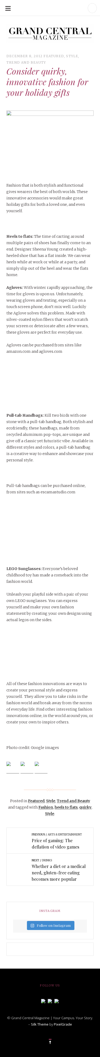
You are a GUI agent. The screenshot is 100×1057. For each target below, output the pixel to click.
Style (72, 56)
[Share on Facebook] (12, 768)
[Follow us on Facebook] (43, 1000)
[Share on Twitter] (27, 768)
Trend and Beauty (26, 62)
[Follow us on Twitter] (50, 1000)
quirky (85, 807)
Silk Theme (40, 1024)
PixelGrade (63, 1024)
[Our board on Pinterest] (56, 1000)
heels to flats (66, 807)
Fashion (45, 807)
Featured (53, 56)
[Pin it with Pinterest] (41, 768)
